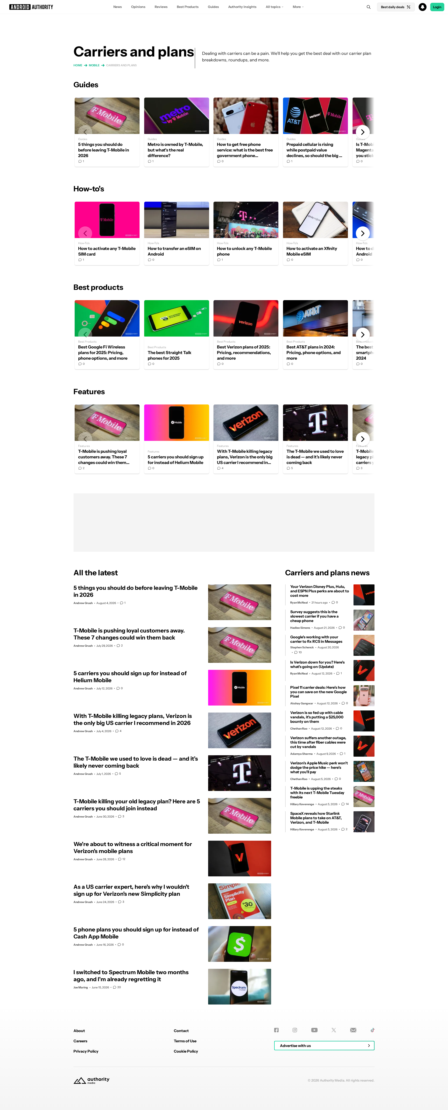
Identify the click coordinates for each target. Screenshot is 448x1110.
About (79, 1030)
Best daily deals (392, 7)
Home (78, 65)
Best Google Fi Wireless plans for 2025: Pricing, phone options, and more (107, 334)
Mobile (94, 65)
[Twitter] (334, 1030)
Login (437, 7)
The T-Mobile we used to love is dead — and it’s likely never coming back (315, 439)
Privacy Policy (86, 1051)
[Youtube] (314, 1030)
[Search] (368, 7)
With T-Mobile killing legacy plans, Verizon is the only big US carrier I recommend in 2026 (246, 439)
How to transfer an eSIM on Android (176, 233)
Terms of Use (185, 1041)
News (117, 7)
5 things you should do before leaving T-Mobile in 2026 (107, 132)
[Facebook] (276, 1030)
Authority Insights (242, 7)
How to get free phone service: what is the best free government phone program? (246, 132)
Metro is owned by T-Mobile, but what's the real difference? (176, 132)
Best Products (188, 7)
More (297, 7)
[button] (224, 7)
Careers (80, 1041)
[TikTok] (372, 1030)
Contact (181, 1030)
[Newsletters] (353, 1030)
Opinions (138, 7)
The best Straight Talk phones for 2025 (176, 334)
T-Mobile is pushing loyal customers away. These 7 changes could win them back (107, 439)
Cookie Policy (186, 1051)
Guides (213, 7)
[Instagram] (295, 1030)
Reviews (161, 7)
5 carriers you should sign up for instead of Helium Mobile (176, 439)
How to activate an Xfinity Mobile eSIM (315, 233)
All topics (273, 7)
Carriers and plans (121, 65)
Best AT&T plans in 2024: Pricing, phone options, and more (315, 334)
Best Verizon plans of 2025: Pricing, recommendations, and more (246, 334)
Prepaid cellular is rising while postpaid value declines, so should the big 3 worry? (315, 132)
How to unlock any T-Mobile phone (246, 233)
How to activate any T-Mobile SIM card (107, 233)
